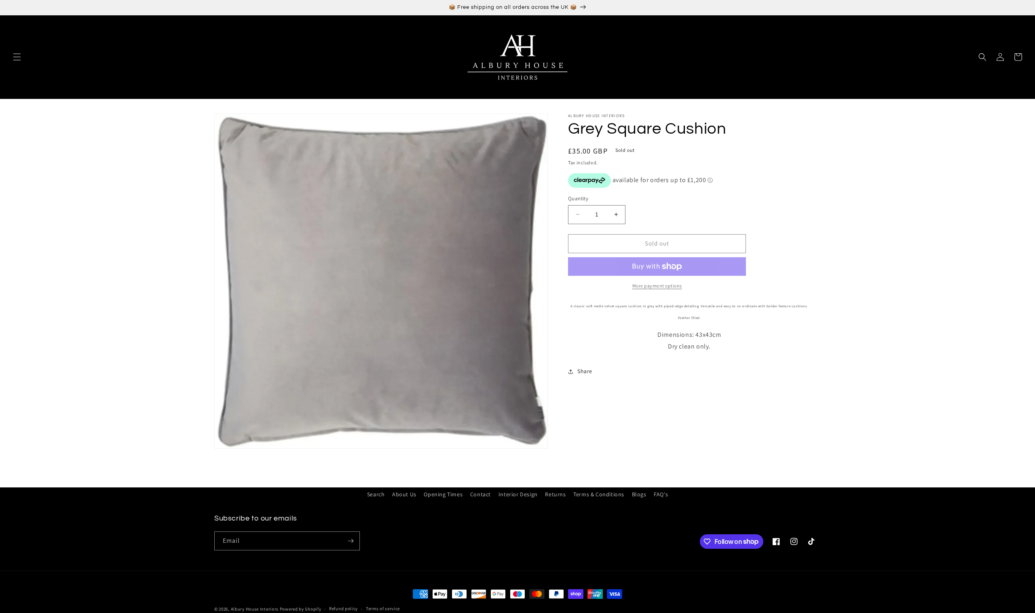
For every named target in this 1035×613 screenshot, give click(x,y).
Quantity (578, 198)
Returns (555, 494)
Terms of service (383, 608)
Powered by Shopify (300, 609)
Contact (480, 494)
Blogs (639, 494)
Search (376, 494)
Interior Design (518, 494)
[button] (17, 57)
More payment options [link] (657, 286)
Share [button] (584, 371)
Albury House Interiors (255, 609)
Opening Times (443, 494)
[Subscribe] (350, 540)
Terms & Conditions (598, 494)
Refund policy (343, 608)
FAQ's (661, 494)
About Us (404, 494)
